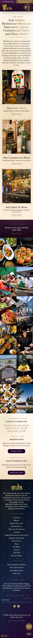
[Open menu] (27, 7)
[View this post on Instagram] (8, 252)
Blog (16, 544)
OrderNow (29, 626)
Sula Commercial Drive (16, 565)
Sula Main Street (16, 570)
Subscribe (27, 598)
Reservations (16, 526)
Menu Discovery (16, 523)
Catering (16, 532)
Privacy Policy (16, 556)
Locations (16, 517)
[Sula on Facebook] (14, 606)
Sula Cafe (16, 573)
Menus (16, 520)
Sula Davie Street (17, 567)
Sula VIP (16, 553)
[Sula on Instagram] (18, 606)
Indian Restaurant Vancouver (16, 535)
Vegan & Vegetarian (16, 538)
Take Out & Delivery (16, 529)
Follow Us (16, 233)
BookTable (29, 634)
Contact (16, 550)
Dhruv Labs (20, 620)
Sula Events (16, 541)
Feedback (16, 547)
